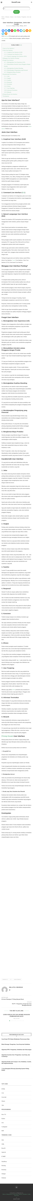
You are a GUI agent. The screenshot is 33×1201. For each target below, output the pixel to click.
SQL (3, 1140)
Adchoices (20, 1194)
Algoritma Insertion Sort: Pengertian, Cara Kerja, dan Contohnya (16, 1055)
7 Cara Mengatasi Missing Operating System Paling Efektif (15, 1069)
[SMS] (24, 30)
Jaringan (4, 1173)
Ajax (3, 1105)
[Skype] (3, 33)
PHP (3, 1130)
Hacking (4, 1165)
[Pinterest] (12, 30)
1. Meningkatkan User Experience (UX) (14, 62)
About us (4, 1194)
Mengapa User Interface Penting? (10, 58)
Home (3, 17)
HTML (3, 1089)
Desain (11, 17)
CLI (23, 192)
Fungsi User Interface (8, 60)
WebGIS (4, 1152)
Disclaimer (25, 1194)
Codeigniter (4, 1126)
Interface (6, 36)
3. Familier (7, 80)
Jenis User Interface (7, 50)
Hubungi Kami (9, 1194)
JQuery (3, 1101)
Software (7, 17)
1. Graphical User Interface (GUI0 (13, 52)
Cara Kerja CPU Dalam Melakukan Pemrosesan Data (15, 1039)
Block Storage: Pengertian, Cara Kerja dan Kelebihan (16, 1044)
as (19, 660)
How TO (4, 1114)
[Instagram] (18, 30)
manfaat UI (5, 979)
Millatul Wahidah (16, 987)
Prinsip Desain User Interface (9, 94)
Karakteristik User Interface (9, 74)
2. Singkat (7, 78)
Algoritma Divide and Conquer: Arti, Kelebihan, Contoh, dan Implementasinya (16, 1062)
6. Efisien (7, 86)
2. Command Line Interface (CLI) (13, 54)
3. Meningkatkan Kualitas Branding (13, 68)
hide (20, 45)
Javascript (4, 1097)
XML (3, 1144)
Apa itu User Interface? (8, 48)
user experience (5, 38)
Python (3, 1118)
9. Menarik (7, 92)
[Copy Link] (30, 30)
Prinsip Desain (7, 736)
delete (13, 689)
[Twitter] (6, 30)
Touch (13, 260)
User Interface (17, 979)
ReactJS (3, 1148)
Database (4, 1177)
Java (3, 1122)
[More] (6, 33)
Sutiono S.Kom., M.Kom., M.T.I (19, 25)
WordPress (4, 1161)
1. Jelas (7, 76)
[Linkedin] (9, 30)
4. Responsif (8, 82)
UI (10, 979)
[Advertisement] (16, 907)
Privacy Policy (15, 1194)
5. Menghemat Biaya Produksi (12, 72)
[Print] (27, 30)
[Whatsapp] (15, 30)
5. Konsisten (8, 84)
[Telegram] (21, 30)
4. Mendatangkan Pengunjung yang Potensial (16, 70)
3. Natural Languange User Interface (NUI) (15, 56)
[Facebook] (3, 30)
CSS (3, 1093)
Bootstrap (4, 1169)
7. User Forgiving (9, 88)
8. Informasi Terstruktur (10, 90)
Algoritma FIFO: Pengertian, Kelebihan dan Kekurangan (16, 1049)
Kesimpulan (5, 96)
